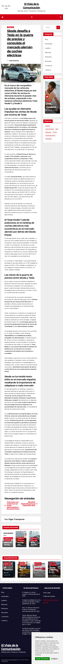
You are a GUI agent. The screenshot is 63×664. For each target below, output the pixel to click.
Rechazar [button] (46, 658)
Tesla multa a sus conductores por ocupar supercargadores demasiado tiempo (13, 505)
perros (55, 132)
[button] (60, 17)
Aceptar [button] (38, 658)
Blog (46, 39)
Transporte (10, 27)
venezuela (48, 138)
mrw (57, 129)
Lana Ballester (52, 110)
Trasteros (48, 70)
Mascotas (48, 52)
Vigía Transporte (14, 60)
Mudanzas (48, 57)
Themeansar (4, 661)
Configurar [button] (54, 658)
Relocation (48, 61)
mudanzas (48, 132)
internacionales (50, 129)
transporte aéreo (50, 135)
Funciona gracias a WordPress (9, 659)
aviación (48, 126)
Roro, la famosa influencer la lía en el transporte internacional (30, 609)
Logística (48, 48)
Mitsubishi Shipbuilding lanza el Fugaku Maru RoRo (28, 503)
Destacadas (8, 540)
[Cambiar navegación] (31, 17)
